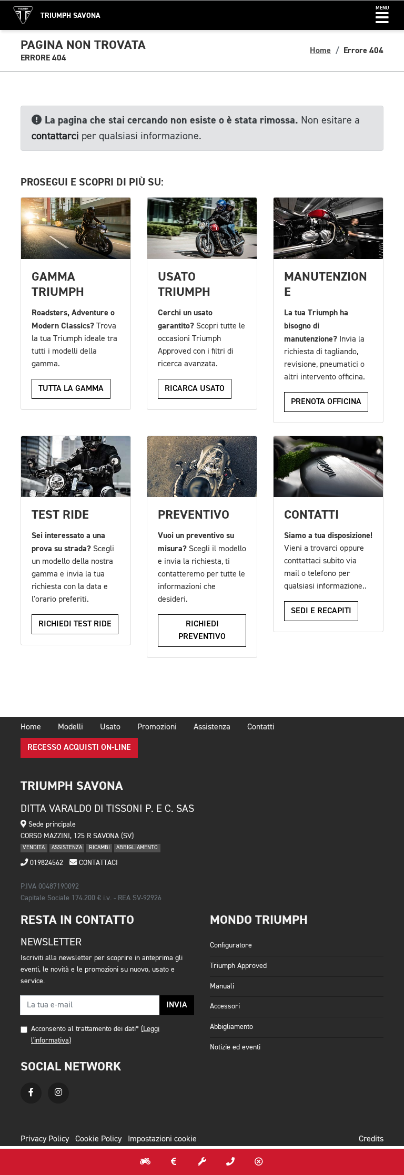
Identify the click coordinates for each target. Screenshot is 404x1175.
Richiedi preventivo (202, 630)
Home (320, 50)
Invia (176, 1005)
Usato (110, 727)
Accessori (225, 1006)
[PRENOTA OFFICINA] (202, 1162)
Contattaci (97, 863)
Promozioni (157, 727)
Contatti (261, 727)
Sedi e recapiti (321, 611)
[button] (382, 15)
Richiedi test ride (75, 624)
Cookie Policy (98, 1139)
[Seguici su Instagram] (58, 1093)
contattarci (55, 136)
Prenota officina (326, 402)
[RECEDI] (259, 1162)
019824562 (45, 863)
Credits (371, 1139)
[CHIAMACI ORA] (230, 1162)
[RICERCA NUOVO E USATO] (145, 1162)
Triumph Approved (238, 966)
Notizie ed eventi (235, 1047)
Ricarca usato (195, 389)
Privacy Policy (45, 1139)
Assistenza (212, 727)
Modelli (70, 727)
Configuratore (231, 945)
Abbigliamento (231, 1026)
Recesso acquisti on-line (79, 748)
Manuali (222, 986)
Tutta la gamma (71, 389)
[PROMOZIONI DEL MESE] (173, 1162)
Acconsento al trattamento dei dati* (85, 1029)
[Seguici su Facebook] (31, 1093)
